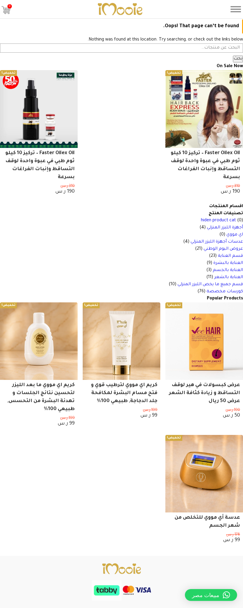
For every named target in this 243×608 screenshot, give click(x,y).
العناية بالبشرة (228, 263)
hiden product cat (218, 220)
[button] (211, 595)
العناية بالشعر (228, 277)
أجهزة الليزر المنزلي (225, 227)
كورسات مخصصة (225, 291)
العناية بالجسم (228, 270)
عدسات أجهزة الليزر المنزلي (217, 242)
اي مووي (234, 235)
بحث (238, 59)
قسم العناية (230, 256)
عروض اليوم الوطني (223, 249)
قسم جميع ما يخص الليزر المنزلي (210, 284)
